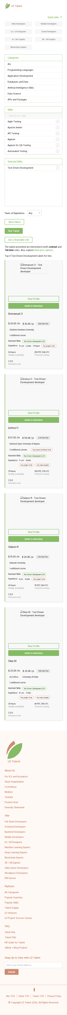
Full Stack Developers (16, 821)
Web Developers (18, 24)
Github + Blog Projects (16, 947)
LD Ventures (11, 913)
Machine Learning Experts (17, 847)
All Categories (12, 892)
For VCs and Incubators (16, 776)
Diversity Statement (14, 807)
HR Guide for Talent (15, 942)
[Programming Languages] (33, 70)
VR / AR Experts (48, 39)
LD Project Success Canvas (18, 918)
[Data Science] (33, 94)
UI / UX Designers (18, 31)
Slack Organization (14, 781)
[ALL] (33, 64)
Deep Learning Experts (16, 852)
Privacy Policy (54, 996)
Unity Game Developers (16, 867)
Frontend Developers (15, 826)
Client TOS (23, 996)
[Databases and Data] (33, 82)
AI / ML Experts (18, 39)
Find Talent (13, 231)
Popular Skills (12, 902)
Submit (11, 972)
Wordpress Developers (16, 873)
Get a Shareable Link (18, 239)
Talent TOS (38, 996)
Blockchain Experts (18, 47)
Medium (9, 792)
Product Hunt (11, 802)
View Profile (34, 299)
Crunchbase (11, 786)
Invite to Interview (34, 306)
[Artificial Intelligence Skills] (33, 88)
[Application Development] (33, 76)
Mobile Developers (48, 24)
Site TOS (10, 996)
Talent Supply (12, 907)
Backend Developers (15, 831)
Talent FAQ (10, 937)
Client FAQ (10, 932)
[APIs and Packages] (33, 100)
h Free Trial (43, 324)
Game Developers (48, 31)
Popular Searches (14, 897)
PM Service (10, 878)
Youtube (9, 797)
